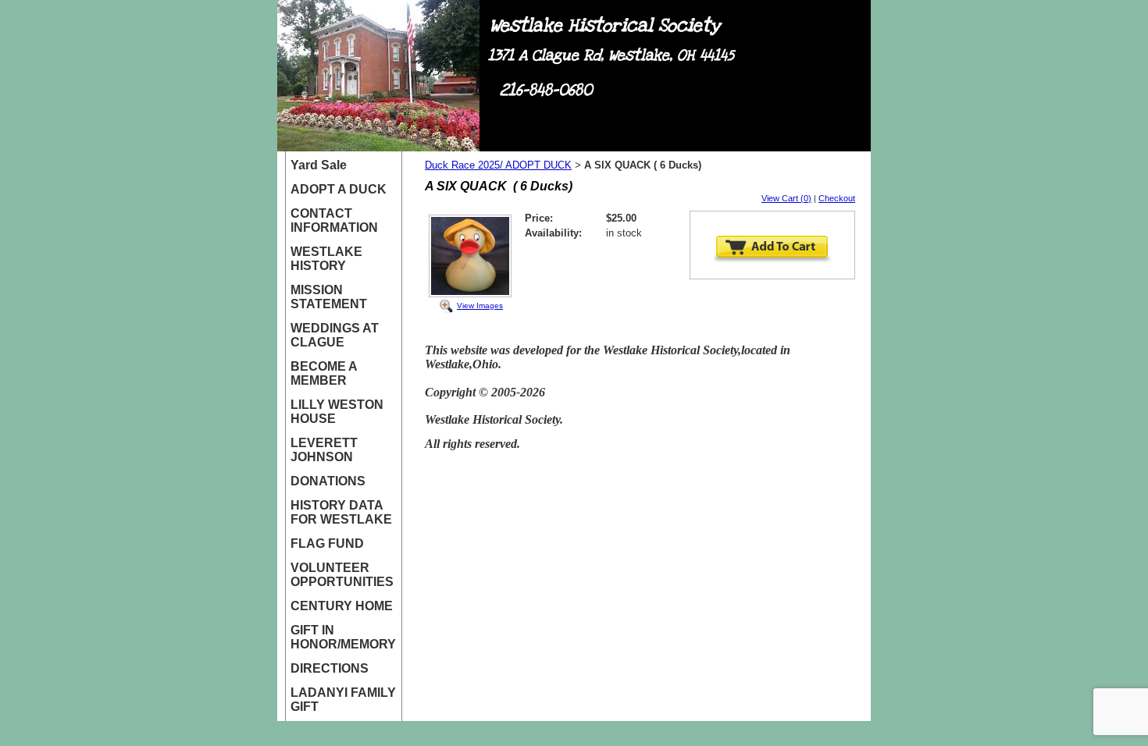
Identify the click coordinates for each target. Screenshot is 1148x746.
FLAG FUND (327, 543)
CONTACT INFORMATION (334, 220)
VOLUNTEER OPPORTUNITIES (342, 574)
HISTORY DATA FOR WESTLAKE (341, 512)
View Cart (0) (786, 198)
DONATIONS (328, 481)
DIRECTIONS (330, 668)
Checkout (836, 198)
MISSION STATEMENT (329, 297)
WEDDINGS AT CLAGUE (335, 335)
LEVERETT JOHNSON (324, 450)
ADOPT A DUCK (339, 189)
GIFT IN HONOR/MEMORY (343, 637)
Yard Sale (319, 165)
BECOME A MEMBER (324, 373)
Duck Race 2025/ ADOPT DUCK (498, 165)
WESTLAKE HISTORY (326, 258)
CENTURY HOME (342, 606)
